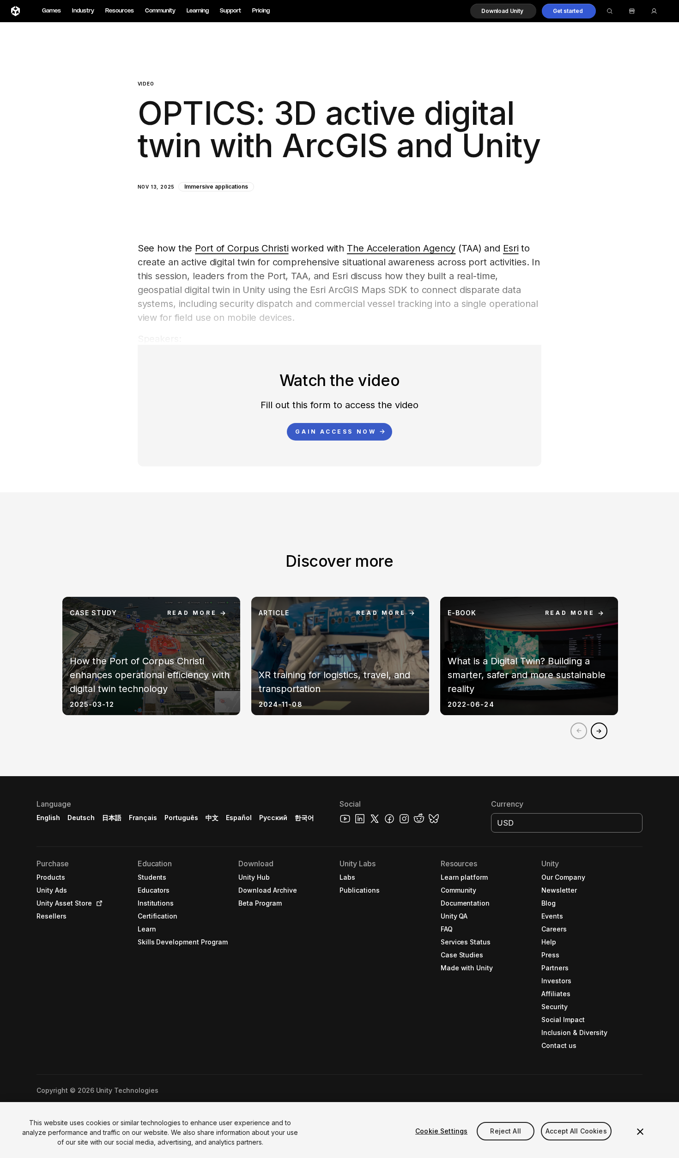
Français (143, 817)
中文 (212, 817)
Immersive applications (216, 186)
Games (51, 10)
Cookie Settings (441, 1131)
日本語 (111, 817)
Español (239, 817)
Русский (273, 817)
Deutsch (81, 817)
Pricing (261, 10)
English (48, 817)
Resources (119, 10)
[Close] (640, 1131)
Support (230, 10)
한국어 (304, 817)
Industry (83, 10)
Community (160, 10)
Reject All (505, 1131)
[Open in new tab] (97, 903)
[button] (503, 11)
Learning (198, 10)
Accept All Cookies (576, 1131)
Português (181, 817)
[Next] (599, 731)
